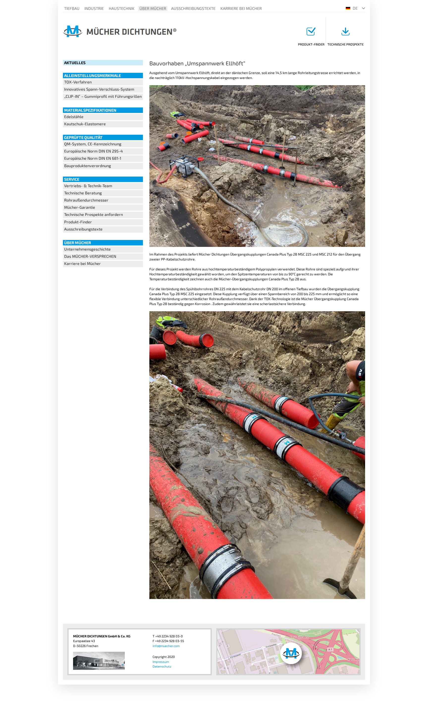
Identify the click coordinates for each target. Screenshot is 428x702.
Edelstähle (73, 116)
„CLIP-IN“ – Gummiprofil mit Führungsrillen (103, 96)
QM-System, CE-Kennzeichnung (92, 143)
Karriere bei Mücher (241, 8)
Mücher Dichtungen (120, 31)
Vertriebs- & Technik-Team (88, 185)
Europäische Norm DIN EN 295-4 (93, 151)
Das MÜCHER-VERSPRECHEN (90, 256)
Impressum (161, 662)
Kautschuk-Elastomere (85, 123)
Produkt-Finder (311, 44)
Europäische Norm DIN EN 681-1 (92, 158)
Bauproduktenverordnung (87, 165)
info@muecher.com (166, 646)
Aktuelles (74, 62)
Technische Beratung (83, 192)
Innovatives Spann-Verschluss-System (99, 89)
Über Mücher (152, 8)
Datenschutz (162, 666)
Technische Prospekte (345, 44)
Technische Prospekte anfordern (93, 214)
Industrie (94, 8)
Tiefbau (72, 8)
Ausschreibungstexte (193, 8)
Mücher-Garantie (79, 207)
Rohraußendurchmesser (86, 200)
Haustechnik (121, 8)
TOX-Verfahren (78, 81)
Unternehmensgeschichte (87, 249)
